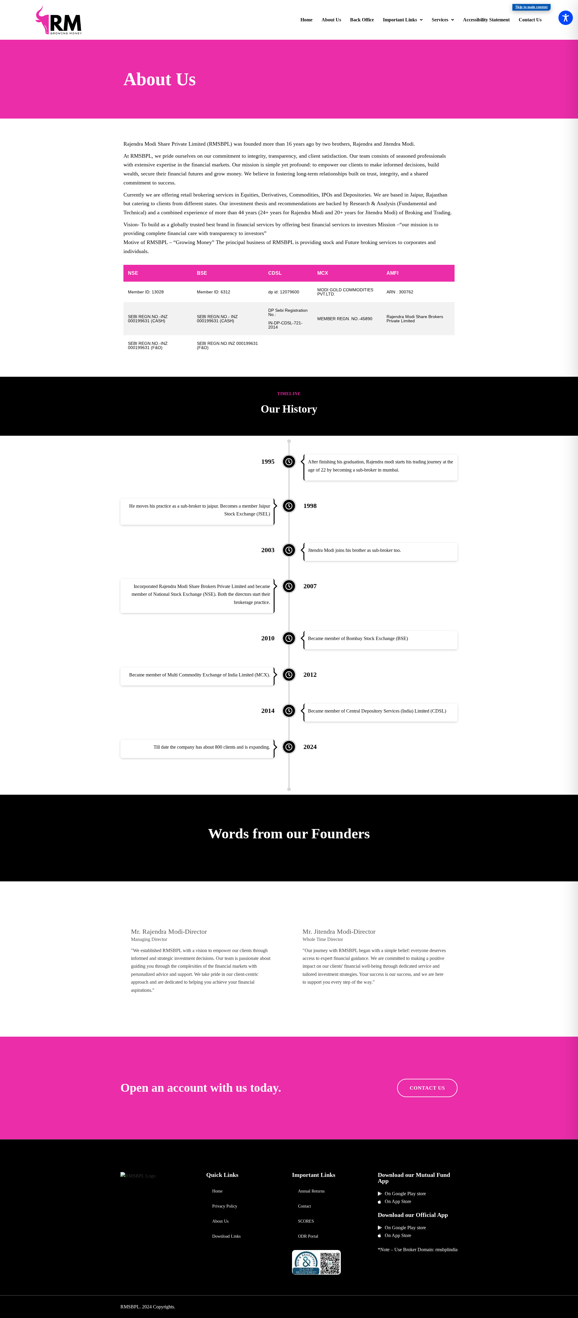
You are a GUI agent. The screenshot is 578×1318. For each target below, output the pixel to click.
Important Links (400, 19)
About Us (331, 19)
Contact (304, 1206)
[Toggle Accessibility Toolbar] (565, 18)
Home (306, 19)
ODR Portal (308, 1236)
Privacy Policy (224, 1206)
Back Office (362, 19)
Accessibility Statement (486, 19)
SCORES (306, 1221)
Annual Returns (311, 1191)
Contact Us (530, 19)
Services (440, 19)
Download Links (226, 1236)
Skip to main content (531, 7)
